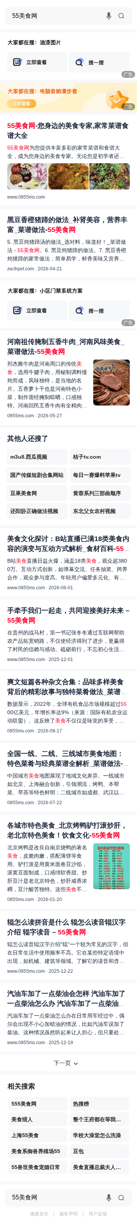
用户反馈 (98, 1214)
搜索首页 (39, 1214)
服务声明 (68, 1214)
